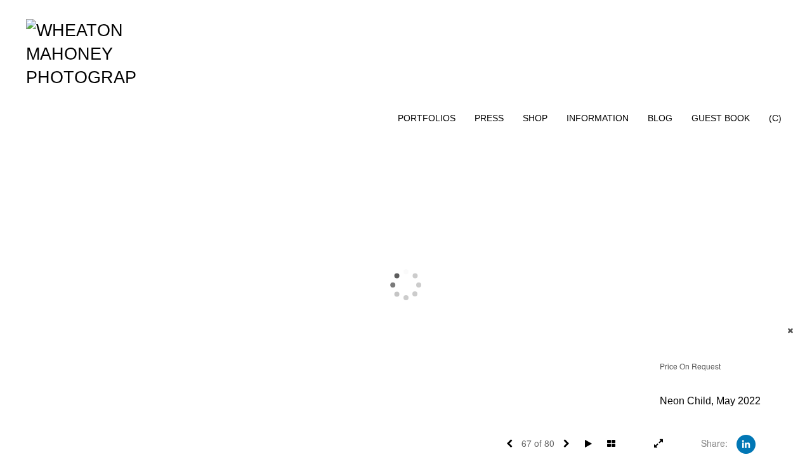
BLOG (660, 118)
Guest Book (720, 118)
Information (597, 118)
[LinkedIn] (746, 443)
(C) (775, 118)
